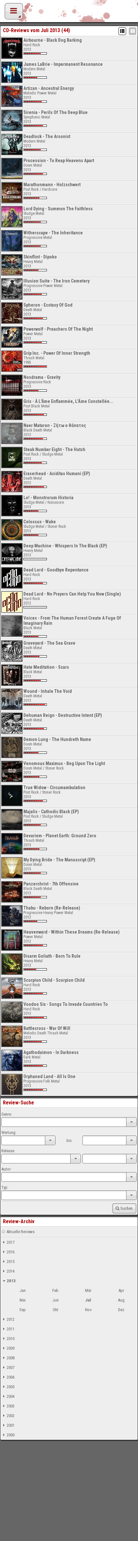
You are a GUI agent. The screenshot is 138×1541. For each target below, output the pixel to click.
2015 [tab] (10, 1261)
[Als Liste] (122, 31)
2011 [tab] (10, 1329)
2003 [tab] (10, 1406)
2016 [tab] (10, 1251)
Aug (121, 1300)
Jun (55, 1300)
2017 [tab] (10, 1242)
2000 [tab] (10, 1434)
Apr (121, 1290)
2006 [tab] (10, 1377)
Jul (88, 1300)
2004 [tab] (10, 1396)
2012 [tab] (10, 1319)
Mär (88, 1290)
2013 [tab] (11, 1280)
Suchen (126, 1208)
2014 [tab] (10, 1271)
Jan (23, 1290)
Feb (55, 1290)
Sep (22, 1309)
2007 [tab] (10, 1367)
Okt (55, 1309)
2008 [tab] (10, 1357)
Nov (88, 1309)
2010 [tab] (10, 1338)
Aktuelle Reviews (20, 1231)
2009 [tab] (10, 1348)
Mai (23, 1300)
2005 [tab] (10, 1386)
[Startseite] (69, 13)
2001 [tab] (10, 1425)
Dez (121, 1309)
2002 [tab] (10, 1415)
